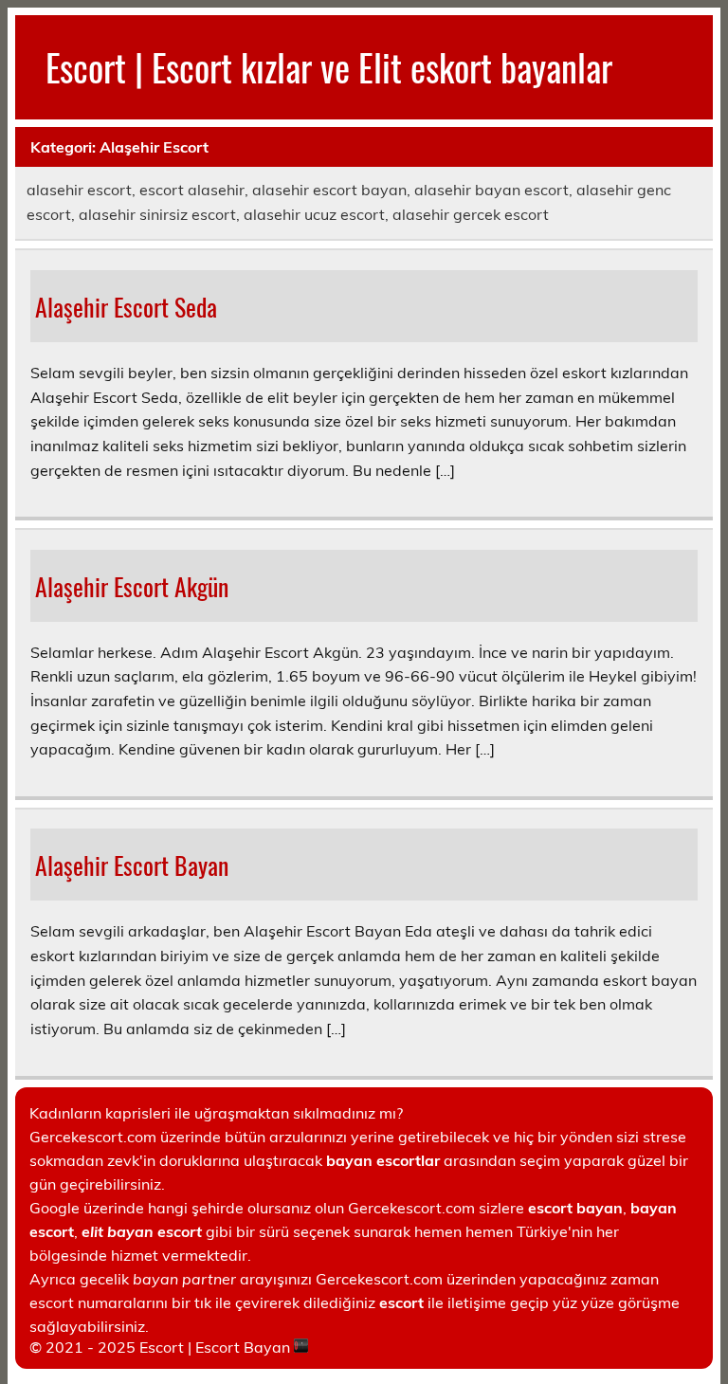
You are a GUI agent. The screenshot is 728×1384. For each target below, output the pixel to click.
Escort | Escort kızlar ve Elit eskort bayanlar (329, 67)
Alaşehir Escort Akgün (131, 586)
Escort (161, 1347)
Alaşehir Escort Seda (126, 306)
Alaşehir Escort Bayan (131, 865)
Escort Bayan (242, 1347)
